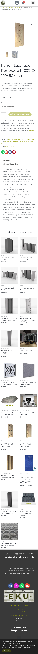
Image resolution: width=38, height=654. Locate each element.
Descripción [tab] (7, 160)
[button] (33, 2)
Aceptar (6, 650)
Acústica (6, 141)
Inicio (2, 7)
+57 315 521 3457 (19, 612)
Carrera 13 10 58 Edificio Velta (19, 616)
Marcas (7, 7)
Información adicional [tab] (11, 164)
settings (27, 647)
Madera (21, 141)
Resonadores (30, 139)
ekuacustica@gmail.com (19, 605)
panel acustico (28, 141)
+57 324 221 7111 (19, 609)
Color (3, 103)
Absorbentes (12, 139)
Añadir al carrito (19, 114)
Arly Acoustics (15, 7)
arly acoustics (14, 141)
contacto (32, 130)
